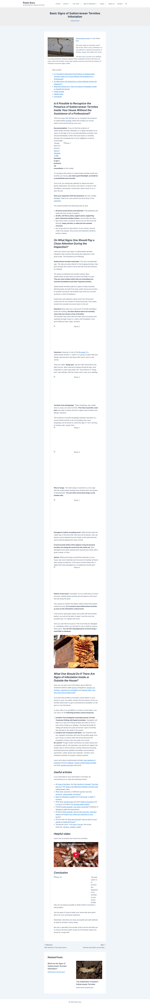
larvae (80, 824)
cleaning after (86, 690)
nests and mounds (74, 819)
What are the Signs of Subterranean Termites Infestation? (57, 966)
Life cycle (76, 4)
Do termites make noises (80, 804)
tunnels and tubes (67, 765)
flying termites (67, 812)
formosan (76, 794)
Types (102, 4)
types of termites (64, 784)
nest (71, 61)
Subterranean (75, 21)
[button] (69, 3)
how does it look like (80, 807)
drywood (59, 794)
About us (111, 4)
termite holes (68, 802)
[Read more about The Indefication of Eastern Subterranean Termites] (89, 970)
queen (78, 827)
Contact (119, 4)
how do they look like (81, 812)
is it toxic (59, 804)
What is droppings (87, 802)
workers (66, 827)
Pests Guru (29, 2)
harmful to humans (84, 784)
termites (69, 121)
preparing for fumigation (69, 690)
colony (84, 52)
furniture (59, 799)
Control (65, 4)
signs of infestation (57, 153)
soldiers (73, 827)
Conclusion (58, 96)
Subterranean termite (83, 38)
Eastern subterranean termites (85, 763)
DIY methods (69, 763)
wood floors (75, 809)
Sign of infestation (90, 4)
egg (74, 824)
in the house (83, 797)
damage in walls (61, 809)
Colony (58, 4)
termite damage (66, 807)
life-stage (81, 352)
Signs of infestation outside (65, 797)
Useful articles (59, 91)
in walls (90, 797)
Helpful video (58, 94)
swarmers (57, 201)
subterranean (67, 794)
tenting (74, 688)
